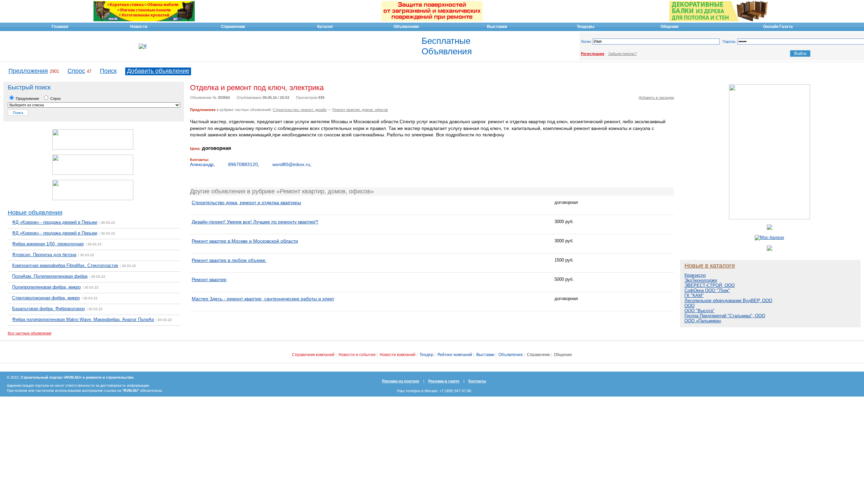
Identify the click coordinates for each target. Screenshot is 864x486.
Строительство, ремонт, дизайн (300, 110)
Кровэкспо (695, 275)
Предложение (27, 99)
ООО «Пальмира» (702, 320)
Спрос (76, 71)
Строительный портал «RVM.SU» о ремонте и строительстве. (77, 377)
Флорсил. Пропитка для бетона (44, 254)
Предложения (28, 71)
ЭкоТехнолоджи (700, 280)
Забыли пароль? (622, 54)
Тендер (426, 354)
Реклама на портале (400, 381)
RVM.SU (131, 390)
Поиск (108, 71)
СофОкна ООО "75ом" (707, 290)
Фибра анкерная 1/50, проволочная (48, 243)
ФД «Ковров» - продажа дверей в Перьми (54, 222)
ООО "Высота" (699, 310)
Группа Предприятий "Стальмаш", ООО (724, 315)
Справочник (538, 354)
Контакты (477, 381)
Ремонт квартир (209, 279)
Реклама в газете (443, 381)
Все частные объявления (29, 333)
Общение (563, 354)
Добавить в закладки (656, 98)
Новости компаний (397, 354)
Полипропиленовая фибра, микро (46, 287)
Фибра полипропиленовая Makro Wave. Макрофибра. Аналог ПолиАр (83, 319)
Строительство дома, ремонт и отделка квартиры (246, 202)
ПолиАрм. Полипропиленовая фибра (49, 276)
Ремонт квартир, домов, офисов (360, 110)
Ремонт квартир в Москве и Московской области (245, 241)
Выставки (485, 354)
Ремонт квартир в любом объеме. (229, 260)
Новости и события (357, 354)
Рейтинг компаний (454, 354)
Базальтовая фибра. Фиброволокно (48, 308)
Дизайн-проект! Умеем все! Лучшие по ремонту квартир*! (255, 221)
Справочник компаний (313, 354)
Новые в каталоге (709, 265)
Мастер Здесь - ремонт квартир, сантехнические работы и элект (263, 298)
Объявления (510, 354)
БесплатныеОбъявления (447, 46)
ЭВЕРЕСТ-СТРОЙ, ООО (709, 285)
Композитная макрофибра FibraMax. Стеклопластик (65, 265)
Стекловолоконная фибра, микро (46, 297)
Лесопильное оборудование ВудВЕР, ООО (728, 300)
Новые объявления (35, 212)
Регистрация (592, 54)
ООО (689, 305)
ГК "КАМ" (694, 295)
